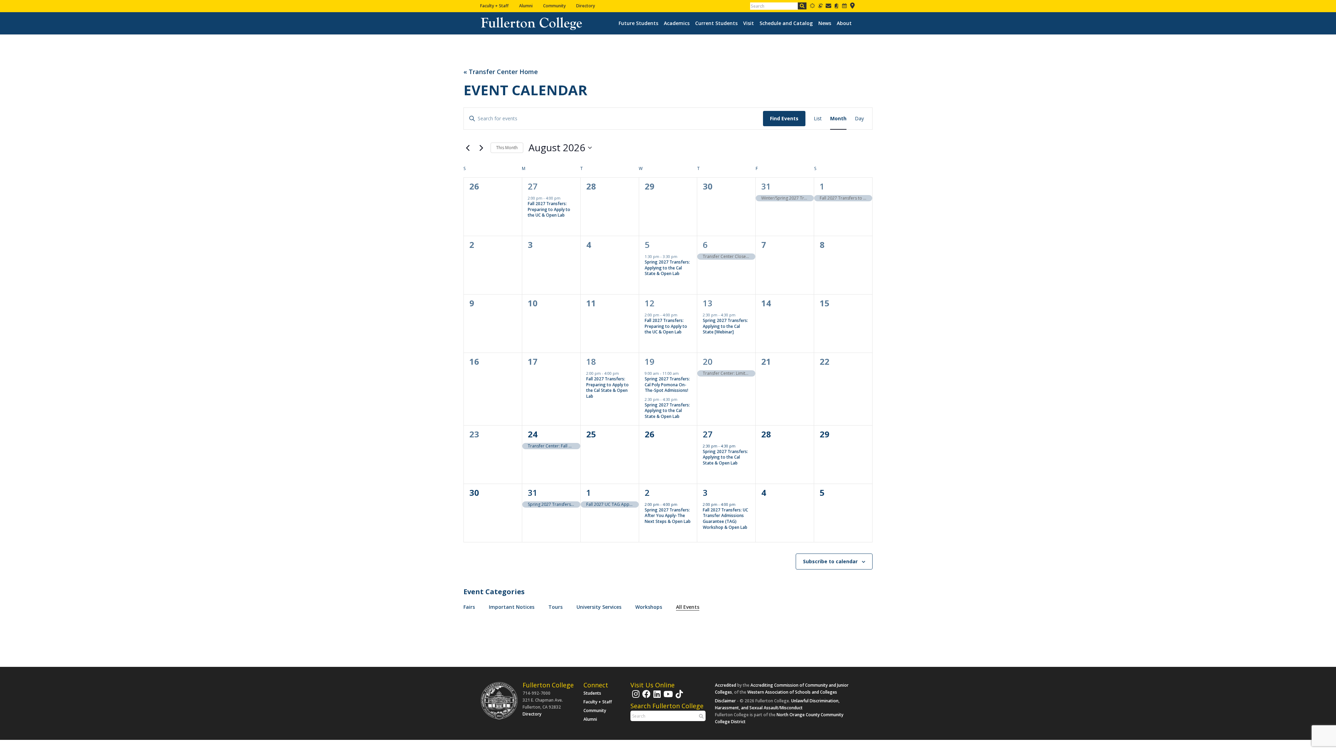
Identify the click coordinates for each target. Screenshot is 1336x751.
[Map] (852, 7)
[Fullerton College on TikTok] (678, 697)
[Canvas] (812, 7)
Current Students (716, 23)
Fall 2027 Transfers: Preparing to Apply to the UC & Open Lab (549, 209)
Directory (585, 6)
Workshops (648, 607)
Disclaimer (725, 701)
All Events (687, 607)
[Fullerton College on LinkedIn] (656, 697)
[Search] (802, 5)
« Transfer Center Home (500, 72)
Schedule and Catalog (786, 23)
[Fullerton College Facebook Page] (646, 697)
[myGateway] (820, 7)
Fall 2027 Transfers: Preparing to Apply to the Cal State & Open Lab (607, 387)
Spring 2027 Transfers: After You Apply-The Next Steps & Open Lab (668, 515)
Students (592, 693)
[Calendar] (844, 7)
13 (708, 303)
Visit (748, 23)
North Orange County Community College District (779, 718)
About (844, 23)
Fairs (469, 607)
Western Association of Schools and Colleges (792, 692)
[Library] (836, 7)
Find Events (784, 118)
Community (554, 6)
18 (591, 361)
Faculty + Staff (494, 6)
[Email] (828, 7)
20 (708, 361)
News (824, 23)
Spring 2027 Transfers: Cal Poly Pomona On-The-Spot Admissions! (667, 384)
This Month (507, 148)
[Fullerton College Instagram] (634, 697)
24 (533, 434)
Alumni (526, 6)
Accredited (725, 685)
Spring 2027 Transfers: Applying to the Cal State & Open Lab (667, 267)
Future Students (638, 23)
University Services (598, 607)
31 (766, 186)
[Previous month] (467, 148)
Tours (555, 607)
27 (533, 186)
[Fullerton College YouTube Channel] (667, 697)
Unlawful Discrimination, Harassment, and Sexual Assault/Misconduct (777, 704)
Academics (677, 23)
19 (649, 361)
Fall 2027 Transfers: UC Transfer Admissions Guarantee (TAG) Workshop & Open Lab (725, 518)
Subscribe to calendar (830, 561)
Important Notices (511, 607)
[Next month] (481, 148)
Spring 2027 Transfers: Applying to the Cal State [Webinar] (725, 326)
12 (649, 303)
